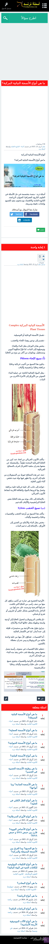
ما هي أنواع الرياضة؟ (27, 895)
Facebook (34, 214)
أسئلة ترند (16, 724)
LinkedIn (26, 220)
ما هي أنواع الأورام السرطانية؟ (22, 816)
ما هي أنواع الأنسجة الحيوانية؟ (22, 743)
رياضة (10, 900)
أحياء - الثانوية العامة (17, 147)
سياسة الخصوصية (20, 938)
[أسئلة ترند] (28, 4)
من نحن (34, 938)
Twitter (19, 214)
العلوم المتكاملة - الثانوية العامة (25, 874)
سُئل (43, 147)
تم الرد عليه (41, 264)
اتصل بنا (43, 938)
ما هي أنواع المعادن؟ (27, 883)
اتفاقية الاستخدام (39, 939)
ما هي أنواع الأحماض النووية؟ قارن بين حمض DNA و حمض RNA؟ (23, 832)
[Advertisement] (24, 52)
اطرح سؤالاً (28, 18)
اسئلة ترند (27, 902)
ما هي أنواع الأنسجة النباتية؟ (23, 755)
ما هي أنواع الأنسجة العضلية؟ (23, 730)
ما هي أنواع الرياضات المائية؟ (23, 908)
